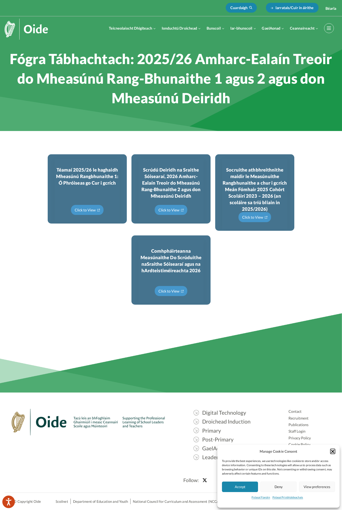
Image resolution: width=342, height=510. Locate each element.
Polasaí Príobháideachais (287, 497)
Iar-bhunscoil (241, 28)
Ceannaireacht (302, 28)
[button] (332, 451)
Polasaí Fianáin (260, 497)
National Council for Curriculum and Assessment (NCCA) (176, 501)
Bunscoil (214, 28)
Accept (240, 487)
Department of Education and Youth (100, 501)
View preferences (317, 487)
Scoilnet (62, 501)
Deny (279, 487)
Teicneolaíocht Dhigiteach (130, 28)
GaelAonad (271, 28)
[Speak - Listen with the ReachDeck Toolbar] (8, 502)
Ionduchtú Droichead (179, 28)
